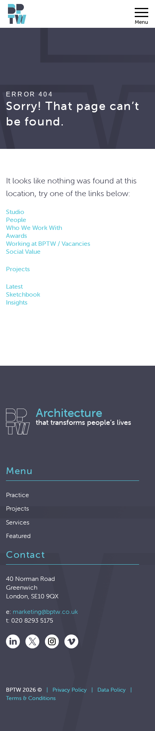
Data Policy (111, 689)
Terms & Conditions (31, 698)
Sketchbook (23, 294)
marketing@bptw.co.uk (45, 611)
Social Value (23, 251)
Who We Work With (34, 227)
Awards (16, 235)
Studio (15, 212)
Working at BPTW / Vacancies (48, 243)
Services (17, 522)
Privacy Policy (69, 689)
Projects (18, 269)
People (16, 220)
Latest (14, 286)
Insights (16, 302)
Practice (17, 495)
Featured (18, 536)
